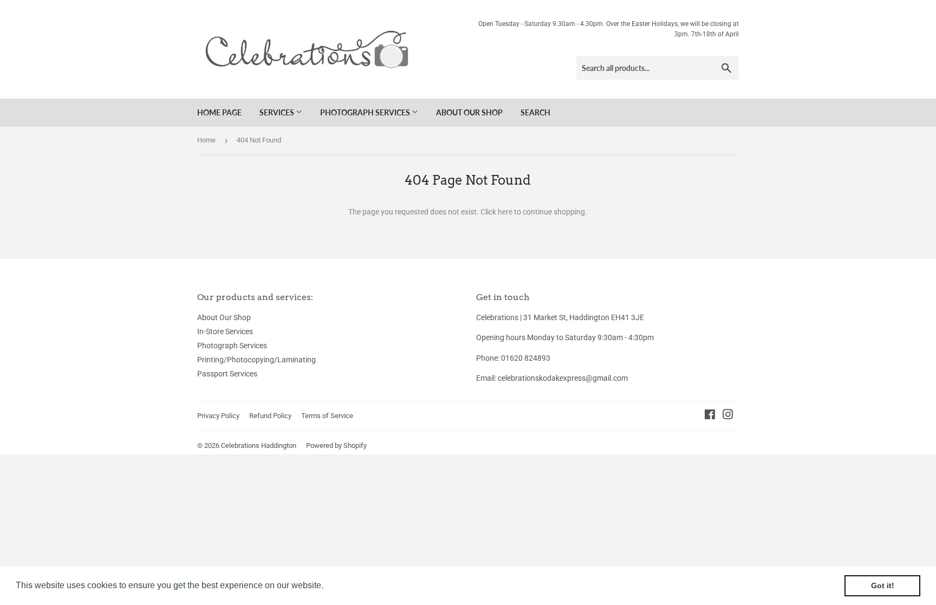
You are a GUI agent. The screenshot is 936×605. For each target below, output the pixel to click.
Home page (219, 112)
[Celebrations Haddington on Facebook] (710, 416)
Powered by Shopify (336, 445)
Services (277, 112)
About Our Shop (469, 112)
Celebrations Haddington (258, 445)
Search (535, 112)
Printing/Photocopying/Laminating (256, 359)
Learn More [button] (349, 585)
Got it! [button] (882, 585)
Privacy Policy (218, 416)
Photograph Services (366, 112)
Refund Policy (270, 416)
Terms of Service (327, 416)
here (505, 211)
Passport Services (227, 373)
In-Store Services (225, 331)
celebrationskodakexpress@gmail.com (563, 378)
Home (206, 140)
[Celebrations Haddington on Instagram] (728, 416)
